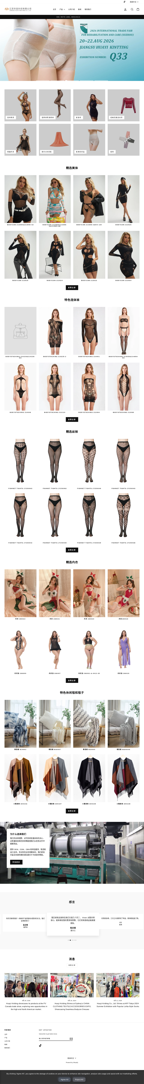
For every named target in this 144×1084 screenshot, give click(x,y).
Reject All (79, 1080)
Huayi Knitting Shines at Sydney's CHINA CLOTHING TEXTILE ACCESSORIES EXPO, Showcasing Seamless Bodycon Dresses (72, 1006)
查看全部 (72, 287)
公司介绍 (71, 9)
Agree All (65, 1080)
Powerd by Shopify (72, 1062)
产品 (61, 9)
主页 (54, 9)
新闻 (79, 9)
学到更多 (16, 862)
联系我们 (88, 9)
